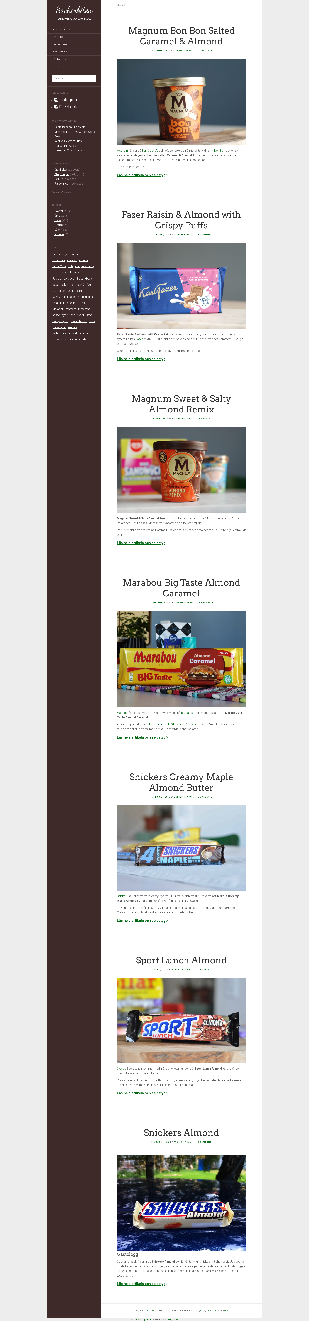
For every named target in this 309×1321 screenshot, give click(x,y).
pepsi (92, 321)
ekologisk (75, 272)
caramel (76, 254)
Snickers (122, 896)
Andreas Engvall (184, 50)
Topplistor (58, 37)
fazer (86, 272)
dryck (217, 1310)
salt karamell (81, 333)
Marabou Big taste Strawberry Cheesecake (175, 724)
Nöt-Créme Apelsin (66, 145)
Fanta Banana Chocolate (69, 127)
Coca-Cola (59, 266)
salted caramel (61, 333)
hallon (64, 284)
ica (89, 284)
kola (55, 303)
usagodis (81, 339)
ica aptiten (58, 290)
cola (70, 266)
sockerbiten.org (151, 1310)
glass (202, 1310)
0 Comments (205, 50)
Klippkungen (61, 174)
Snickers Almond (181, 1132)
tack (70, 339)
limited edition (68, 303)
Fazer (139, 339)
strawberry (59, 339)
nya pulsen (68, 315)
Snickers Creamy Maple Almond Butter (181, 782)
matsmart (84, 309)
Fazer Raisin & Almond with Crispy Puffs (181, 220)
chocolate (58, 260)
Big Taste (187, 713)
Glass (57, 220)
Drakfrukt (60, 169)
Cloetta (121, 1068)
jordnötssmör (75, 290)
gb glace (68, 278)
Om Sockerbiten (61, 29)
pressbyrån (59, 327)
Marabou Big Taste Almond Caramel (181, 588)
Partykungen (62, 183)
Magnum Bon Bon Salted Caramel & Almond (181, 36)
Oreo (89, 315)
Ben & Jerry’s (150, 150)
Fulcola (57, 278)
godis (196, 1310)
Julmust (57, 296)
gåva (55, 284)
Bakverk (59, 211)
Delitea (58, 179)
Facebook (67, 106)
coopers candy (84, 266)
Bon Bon (219, 150)
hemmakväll (77, 284)
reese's (72, 327)
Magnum (122, 150)
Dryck (58, 215)
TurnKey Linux (171, 1319)
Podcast (56, 66)
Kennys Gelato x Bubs (68, 141)
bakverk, (210, 1310)
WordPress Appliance (141, 1319)
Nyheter (59, 234)
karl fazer (70, 296)
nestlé (56, 315)
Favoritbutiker (60, 44)
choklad (72, 260)
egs (64, 272)
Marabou (58, 309)
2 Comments (202, 969)
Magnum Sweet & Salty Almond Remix (181, 404)
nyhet (80, 315)
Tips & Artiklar (60, 59)
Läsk (57, 229)
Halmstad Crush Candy (68, 150)
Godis (58, 225)
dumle (56, 272)
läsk (226, 1310)
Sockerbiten (74, 9)
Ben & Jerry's (60, 254)
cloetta (83, 260)
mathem (71, 309)
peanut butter (78, 321)
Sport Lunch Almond (181, 960)
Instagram (68, 99)
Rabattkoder (59, 52)
